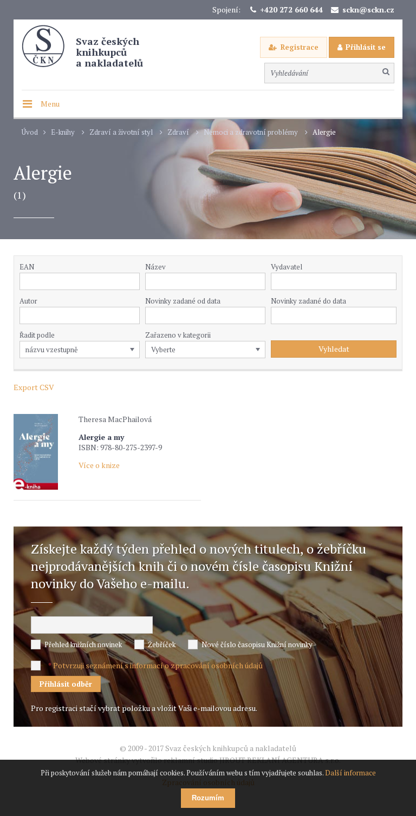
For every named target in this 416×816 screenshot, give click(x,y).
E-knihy (63, 132)
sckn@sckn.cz (368, 9)
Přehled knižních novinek (83, 644)
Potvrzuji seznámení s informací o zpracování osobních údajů (158, 665)
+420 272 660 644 (291, 9)
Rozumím (208, 798)
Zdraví (178, 132)
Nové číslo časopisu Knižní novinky (257, 644)
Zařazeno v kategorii (178, 335)
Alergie (324, 132)
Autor (28, 301)
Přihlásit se (366, 47)
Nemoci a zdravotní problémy (251, 132)
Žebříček (162, 644)
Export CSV (34, 387)
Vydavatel (286, 267)
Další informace (350, 773)
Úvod (30, 132)
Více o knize (99, 465)
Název (155, 267)
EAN (27, 267)
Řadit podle (37, 335)
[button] (390, 281)
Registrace (299, 47)
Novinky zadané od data (182, 301)
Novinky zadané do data (308, 301)
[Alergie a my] (43, 452)
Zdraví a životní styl (121, 132)
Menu (50, 103)
